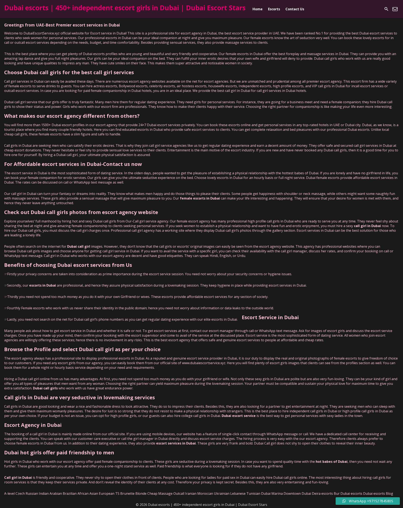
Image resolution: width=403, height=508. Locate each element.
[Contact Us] (395, 9)
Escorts (274, 9)
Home (258, 9)
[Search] (386, 9)
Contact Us (294, 9)
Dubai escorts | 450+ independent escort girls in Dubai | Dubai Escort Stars (125, 7)
